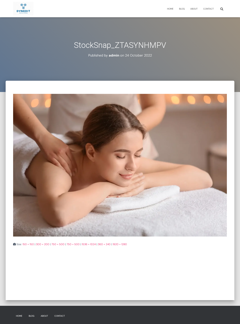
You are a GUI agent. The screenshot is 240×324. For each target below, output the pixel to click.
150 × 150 (28, 244)
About (194, 8)
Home (170, 8)
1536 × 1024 (89, 244)
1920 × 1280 (120, 244)
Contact (208, 8)
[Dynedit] (23, 8)
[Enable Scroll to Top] (232, 316)
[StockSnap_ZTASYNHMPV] (120, 165)
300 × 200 (42, 244)
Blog (182, 8)
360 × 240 (104, 244)
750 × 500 (57, 244)
